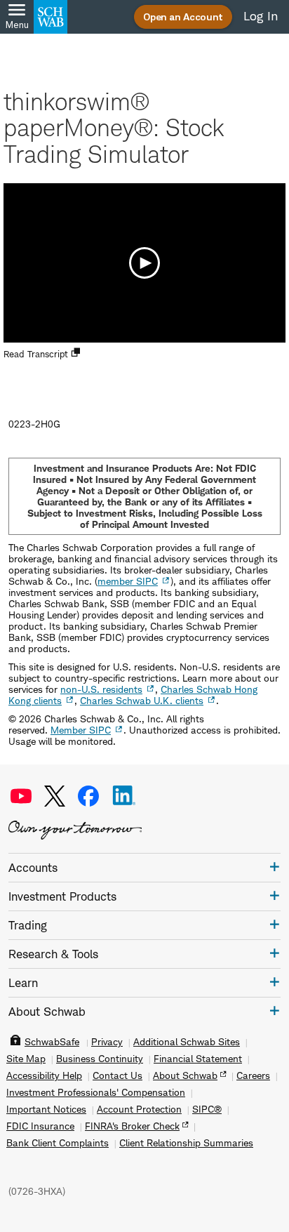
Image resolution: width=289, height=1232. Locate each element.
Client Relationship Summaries (186, 1142)
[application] (144, 263)
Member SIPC (81, 730)
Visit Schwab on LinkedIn (124, 796)
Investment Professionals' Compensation (95, 1092)
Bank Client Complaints (57, 1142)
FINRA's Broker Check (132, 1126)
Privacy (107, 1041)
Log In (260, 16)
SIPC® (207, 1109)
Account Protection (139, 1109)
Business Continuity (99, 1058)
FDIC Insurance (40, 1126)
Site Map (26, 1058)
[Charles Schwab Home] (50, 17)
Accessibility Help (44, 1075)
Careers (253, 1075)
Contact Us (117, 1075)
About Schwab (185, 1075)
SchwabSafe (52, 1041)
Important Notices (46, 1109)
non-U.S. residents (101, 689)
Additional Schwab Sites (186, 1041)
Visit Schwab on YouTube (21, 796)
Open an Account (183, 16)
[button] (144, 262)
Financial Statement (198, 1058)
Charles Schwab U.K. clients (141, 700)
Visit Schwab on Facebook (88, 796)
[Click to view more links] (275, 867)
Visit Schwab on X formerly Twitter (54, 796)
